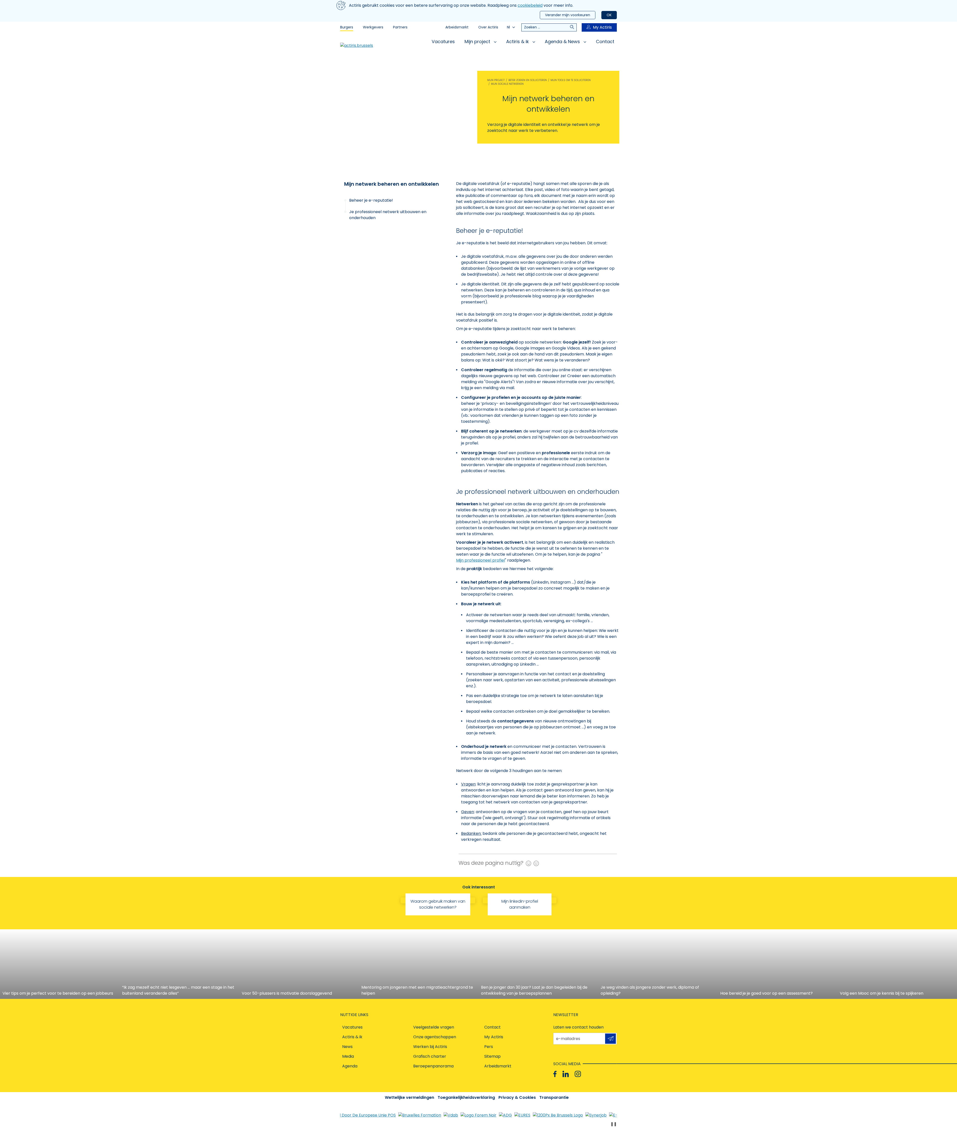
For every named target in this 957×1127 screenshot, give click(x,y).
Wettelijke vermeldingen (409, 1097)
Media (348, 1056)
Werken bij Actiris (430, 1046)
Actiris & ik (518, 41)
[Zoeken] (573, 27)
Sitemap (492, 1056)
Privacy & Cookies (517, 1097)
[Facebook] (555, 1074)
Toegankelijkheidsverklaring (466, 1097)
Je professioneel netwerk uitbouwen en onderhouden (387, 215)
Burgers (346, 27)
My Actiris (602, 27)
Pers (488, 1046)
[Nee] (535, 863)
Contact (605, 41)
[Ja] (527, 863)
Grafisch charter (429, 1056)
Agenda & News (563, 41)
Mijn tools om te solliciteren (571, 80)
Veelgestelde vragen (433, 1027)
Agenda (349, 1066)
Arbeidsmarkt (457, 27)
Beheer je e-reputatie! (371, 200)
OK (609, 14)
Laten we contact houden (578, 1027)
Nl (508, 27)
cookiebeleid (530, 5)
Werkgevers (373, 27)
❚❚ (613, 1124)
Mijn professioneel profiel (480, 560)
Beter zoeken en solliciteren (527, 80)
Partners (400, 27)
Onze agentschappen (434, 1037)
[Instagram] (578, 1074)
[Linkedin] (565, 1074)
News (347, 1046)
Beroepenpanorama (433, 1066)
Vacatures (443, 41)
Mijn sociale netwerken (507, 84)
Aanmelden (610, 1039)
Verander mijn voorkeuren (567, 14)
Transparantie (554, 1097)
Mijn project (478, 41)
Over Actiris (488, 27)
